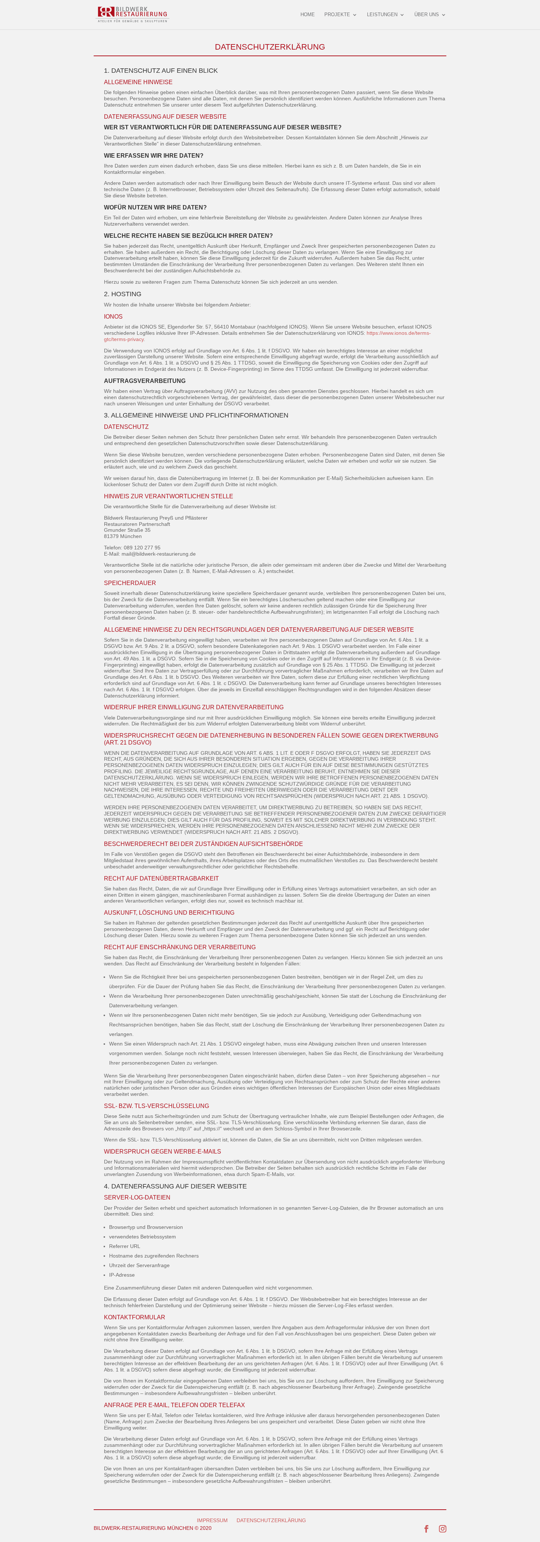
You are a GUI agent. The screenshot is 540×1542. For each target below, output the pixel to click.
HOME (307, 14)
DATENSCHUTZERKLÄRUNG (271, 1520)
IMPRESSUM (212, 1520)
